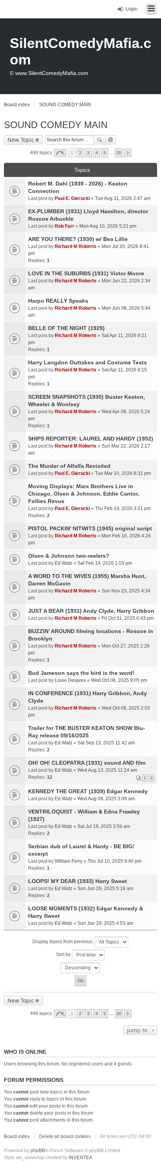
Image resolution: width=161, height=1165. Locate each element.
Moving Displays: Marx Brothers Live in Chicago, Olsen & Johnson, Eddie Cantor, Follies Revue (83, 493)
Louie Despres (70, 680)
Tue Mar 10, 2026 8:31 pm (123, 473)
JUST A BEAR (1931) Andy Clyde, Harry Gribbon (91, 611)
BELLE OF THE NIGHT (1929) (66, 328)
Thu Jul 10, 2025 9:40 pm (114, 861)
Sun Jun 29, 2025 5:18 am (105, 888)
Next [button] (127, 153)
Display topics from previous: (63, 941)
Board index (17, 1136)
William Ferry (68, 861)
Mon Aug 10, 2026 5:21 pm (107, 226)
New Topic (20, 139)
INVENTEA (80, 1157)
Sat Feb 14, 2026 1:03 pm (104, 563)
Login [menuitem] (131, 9)
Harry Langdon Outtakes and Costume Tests (87, 362)
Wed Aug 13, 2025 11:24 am (107, 770)
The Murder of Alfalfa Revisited (69, 466)
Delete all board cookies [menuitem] (65, 1136)
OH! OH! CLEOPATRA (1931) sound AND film (86, 763)
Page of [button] (60, 153)
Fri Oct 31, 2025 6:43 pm (128, 618)
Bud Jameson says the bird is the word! (81, 673)
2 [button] (80, 152)
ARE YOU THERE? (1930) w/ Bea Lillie (78, 239)
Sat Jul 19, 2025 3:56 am (103, 826)
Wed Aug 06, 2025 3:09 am (106, 798)
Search (100, 140)
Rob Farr (64, 226)
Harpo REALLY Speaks (58, 301)
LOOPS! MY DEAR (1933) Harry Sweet (77, 881)
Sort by (64, 954)
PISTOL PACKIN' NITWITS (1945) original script (90, 528)
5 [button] (105, 152)
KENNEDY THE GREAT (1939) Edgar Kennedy (88, 791)
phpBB (37, 1150)
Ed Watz (63, 563)
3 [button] (88, 152)
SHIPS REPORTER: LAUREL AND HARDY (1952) (90, 438)
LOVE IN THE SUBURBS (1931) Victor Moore (86, 273)
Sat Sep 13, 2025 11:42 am (106, 743)
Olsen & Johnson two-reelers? (68, 556)
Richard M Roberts (76, 246)
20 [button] (118, 152)
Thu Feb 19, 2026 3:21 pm (123, 508)
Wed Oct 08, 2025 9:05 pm (119, 680)
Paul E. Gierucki (72, 198)
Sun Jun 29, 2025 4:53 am (105, 923)
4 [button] (96, 152)
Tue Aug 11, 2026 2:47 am (122, 198)
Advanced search (111, 140)
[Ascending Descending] (80, 967)
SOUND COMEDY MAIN (55, 125)
